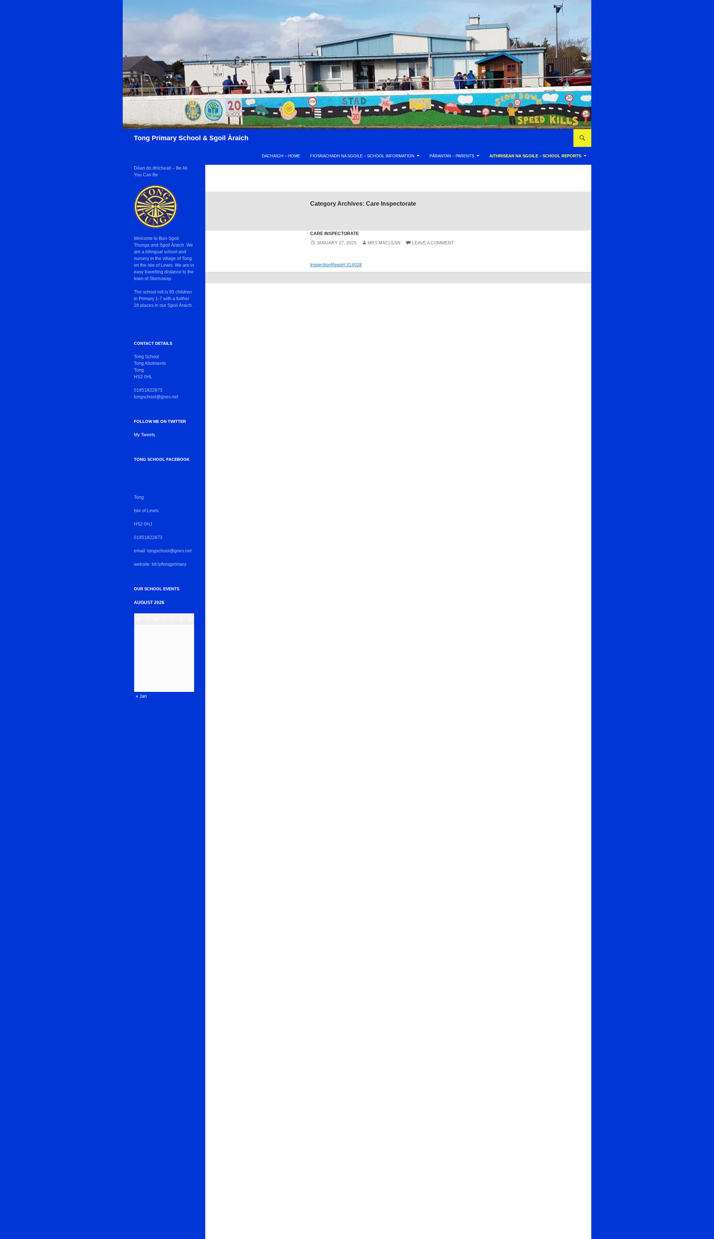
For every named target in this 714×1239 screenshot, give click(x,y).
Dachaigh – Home (281, 156)
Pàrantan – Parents (452, 156)
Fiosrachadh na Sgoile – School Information (362, 156)
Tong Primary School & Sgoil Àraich (191, 138)
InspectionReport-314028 (336, 264)
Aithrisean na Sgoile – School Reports (535, 156)
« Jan (141, 696)
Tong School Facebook (162, 459)
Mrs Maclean (384, 242)
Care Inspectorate (334, 233)
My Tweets (144, 434)
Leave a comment (433, 242)
